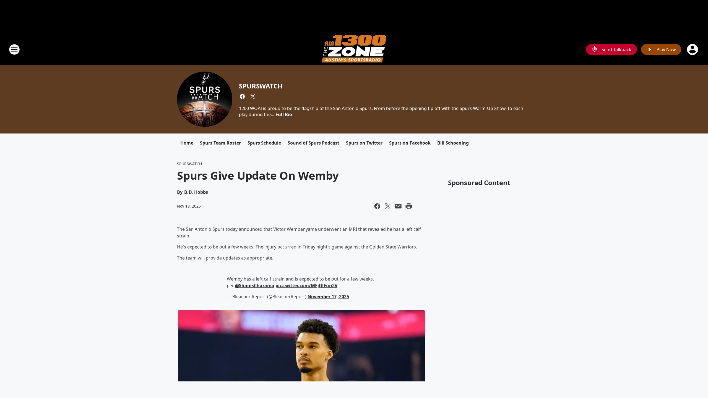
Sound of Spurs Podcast (313, 143)
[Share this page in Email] (398, 206)
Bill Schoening (453, 143)
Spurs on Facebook (410, 143)
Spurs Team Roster (220, 143)
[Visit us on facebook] (242, 96)
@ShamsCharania (254, 285)
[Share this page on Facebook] (377, 206)
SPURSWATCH (260, 85)
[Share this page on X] (388, 206)
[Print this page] (409, 206)
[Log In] (693, 49)
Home (186, 143)
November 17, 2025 (328, 297)
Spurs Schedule (264, 143)
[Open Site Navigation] (14, 49)
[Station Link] (354, 49)
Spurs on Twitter (364, 143)
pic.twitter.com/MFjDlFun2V (306, 285)
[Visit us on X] (252, 96)
